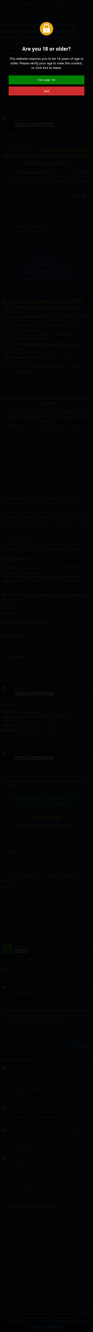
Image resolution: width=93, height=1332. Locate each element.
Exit (46, 91)
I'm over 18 (46, 80)
